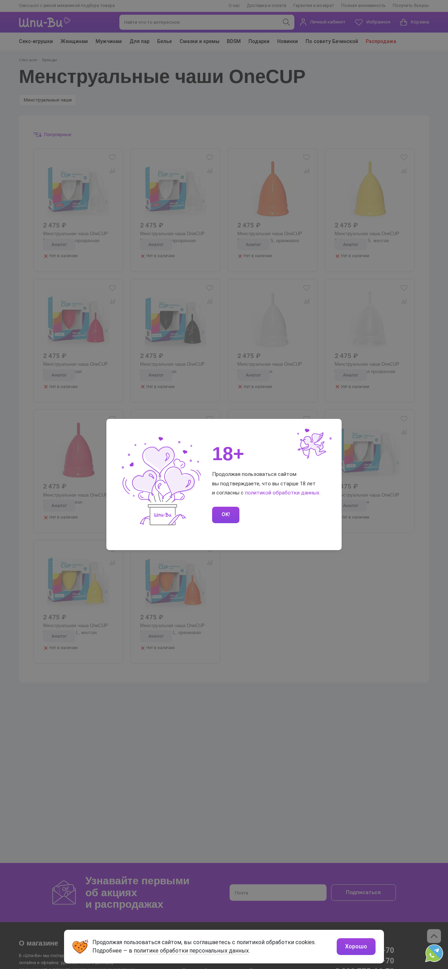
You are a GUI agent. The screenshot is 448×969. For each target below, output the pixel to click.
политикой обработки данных (282, 493)
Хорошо (356, 946)
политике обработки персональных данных (191, 950)
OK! (226, 514)
